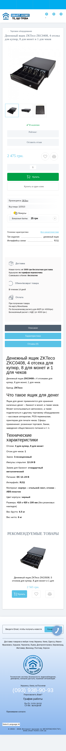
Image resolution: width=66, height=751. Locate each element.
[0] (46, 16)
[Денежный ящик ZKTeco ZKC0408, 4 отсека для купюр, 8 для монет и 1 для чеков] (33, 72)
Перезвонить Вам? (33, 695)
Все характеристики (50, 232)
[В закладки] (36, 594)
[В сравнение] (49, 594)
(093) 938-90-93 (33, 690)
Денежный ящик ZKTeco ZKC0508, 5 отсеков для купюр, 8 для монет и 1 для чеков (33, 579)
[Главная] (6, 31)
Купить (21, 594)
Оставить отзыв (34, 142)
